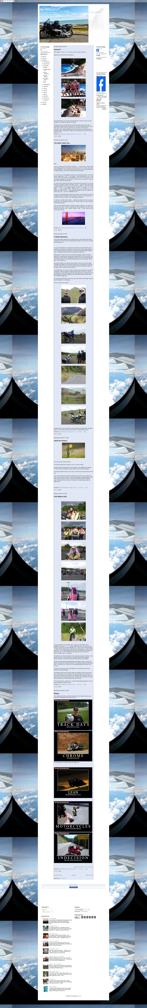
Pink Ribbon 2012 (60, 496)
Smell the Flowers (60, 441)
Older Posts (89, 875)
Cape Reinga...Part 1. (54, 948)
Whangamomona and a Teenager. (56, 956)
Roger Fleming (43, 48)
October (45, 65)
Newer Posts (58, 875)
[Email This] (54, 136)
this (61, 52)
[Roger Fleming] (41, 50)
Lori (68, 176)
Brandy (89, 187)
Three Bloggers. (52, 918)
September (46, 84)
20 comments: (79, 227)
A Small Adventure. (61, 237)
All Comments (47, 911)
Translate (85, 911)
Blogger (79, 996)
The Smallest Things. (54, 971)
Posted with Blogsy (88, 866)
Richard (66, 52)
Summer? (57, 49)
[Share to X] (57, 136)
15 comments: (79, 684)
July (44, 88)
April (44, 94)
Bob (81, 187)
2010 (43, 104)
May (44, 92)
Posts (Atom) (63, 878)
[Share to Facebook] (59, 136)
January (45, 100)
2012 (43, 60)
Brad (58, 188)
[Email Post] (84, 134)
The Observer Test (53, 926)
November (45, 63)
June (44, 90)
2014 (43, 56)
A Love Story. (52, 979)
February (45, 98)
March (44, 96)
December (45, 61)
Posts (45, 909)
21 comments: (79, 431)
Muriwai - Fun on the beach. (55, 964)
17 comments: (81, 868)
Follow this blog (73, 887)
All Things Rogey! (50, 9)
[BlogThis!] (56, 136)
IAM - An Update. (53, 986)
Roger (99, 100)
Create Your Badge (44, 51)
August (45, 86)
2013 (43, 58)
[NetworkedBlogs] (73, 885)
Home (74, 875)
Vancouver (66, 646)
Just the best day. (53, 933)
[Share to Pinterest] (60, 136)
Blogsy (56, 693)
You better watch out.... (62, 143)
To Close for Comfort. (54, 941)
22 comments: (79, 134)
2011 (43, 102)
